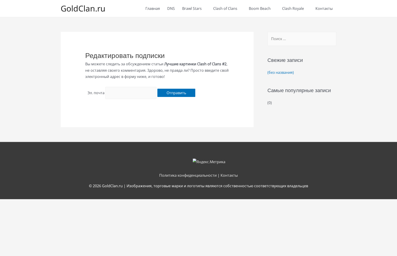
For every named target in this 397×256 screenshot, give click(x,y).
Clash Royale (293, 8)
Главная (152, 8)
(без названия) (280, 72)
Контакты (324, 8)
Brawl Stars (192, 8)
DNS (171, 8)
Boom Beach (260, 8)
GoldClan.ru (83, 8)
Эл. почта (96, 92)
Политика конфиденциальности (188, 175)
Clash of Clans (225, 8)
